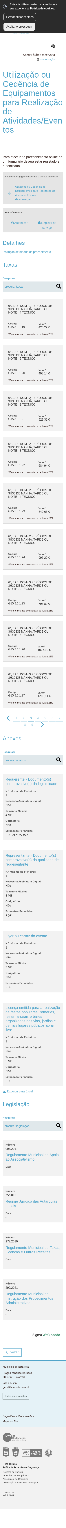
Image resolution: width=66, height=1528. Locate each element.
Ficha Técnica (10, 1464)
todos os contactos (16, 1395)
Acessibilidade (31, 1452)
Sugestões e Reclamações (18, 1416)
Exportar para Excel (20, 1091)
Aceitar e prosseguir (19, 26)
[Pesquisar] (58, 286)
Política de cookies (42, 8)
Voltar (14, 1352)
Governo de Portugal (13, 1472)
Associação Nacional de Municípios (20, 1482)
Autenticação (47, 59)
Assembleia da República (15, 1479)
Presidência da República (16, 1475)
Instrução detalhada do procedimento (27, 252)
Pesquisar (9, 278)
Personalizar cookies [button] (20, 17)
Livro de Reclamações (31, 1437)
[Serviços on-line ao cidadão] (46, 1335)
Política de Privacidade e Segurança (21, 1467)
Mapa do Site (10, 1421)
